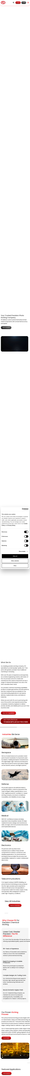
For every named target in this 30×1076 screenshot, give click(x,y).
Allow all (15, 556)
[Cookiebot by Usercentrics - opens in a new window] (22, 509)
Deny (15, 565)
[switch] (26, 536)
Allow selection (15, 560)
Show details (22, 551)
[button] (28, 2)
